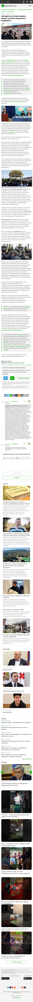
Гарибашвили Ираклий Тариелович (13, 691)
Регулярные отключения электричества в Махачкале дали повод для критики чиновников (15, 565)
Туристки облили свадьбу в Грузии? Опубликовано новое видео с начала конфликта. (15, 872)
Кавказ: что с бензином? (9, 9)
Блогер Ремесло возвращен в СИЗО (13, 609)
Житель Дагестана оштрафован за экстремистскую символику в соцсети (16, 735)
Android (20, 334)
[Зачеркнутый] (13, 458)
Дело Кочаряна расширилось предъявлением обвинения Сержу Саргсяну (14, 784)
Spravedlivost (14, 401)
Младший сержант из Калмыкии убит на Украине (16, 722)
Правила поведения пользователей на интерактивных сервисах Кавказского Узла (16, 992)
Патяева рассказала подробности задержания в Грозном (16, 596)
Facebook (5, 346)
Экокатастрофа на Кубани (25, 9)
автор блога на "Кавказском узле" (13, 101)
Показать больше (16, 962)
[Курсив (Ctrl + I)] (7, 458)
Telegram (6, 341)
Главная (3, 11)
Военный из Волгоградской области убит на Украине (14, 728)
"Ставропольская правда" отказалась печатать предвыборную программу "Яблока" (16, 503)
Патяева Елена (7, 712)
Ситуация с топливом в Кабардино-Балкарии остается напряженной (16, 635)
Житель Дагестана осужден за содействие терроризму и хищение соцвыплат (13, 755)
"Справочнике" (7, 93)
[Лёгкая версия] (8, 2)
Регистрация (16, 473)
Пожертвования (28, 975)
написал (11, 132)
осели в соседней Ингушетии (16, 75)
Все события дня (27, 759)
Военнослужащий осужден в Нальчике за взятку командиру (15, 742)
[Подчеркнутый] (10, 458)
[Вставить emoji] (17, 458)
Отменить (16, 477)
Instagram (11, 346)
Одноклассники (25, 346)
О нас (2, 975)
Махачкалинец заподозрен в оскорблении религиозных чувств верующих (13, 749)
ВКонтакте (17, 346)
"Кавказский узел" (11, 60)
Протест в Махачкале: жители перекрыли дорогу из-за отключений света (15, 844)
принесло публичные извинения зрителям (11, 330)
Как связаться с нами (14, 975)
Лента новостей (10, 11)
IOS (24, 334)
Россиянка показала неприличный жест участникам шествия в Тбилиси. (13, 957)
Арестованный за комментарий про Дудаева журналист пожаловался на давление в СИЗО (16, 534)
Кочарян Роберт (7, 670)
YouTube (6, 349)
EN (4, 1)
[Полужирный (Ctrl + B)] (4, 458)
